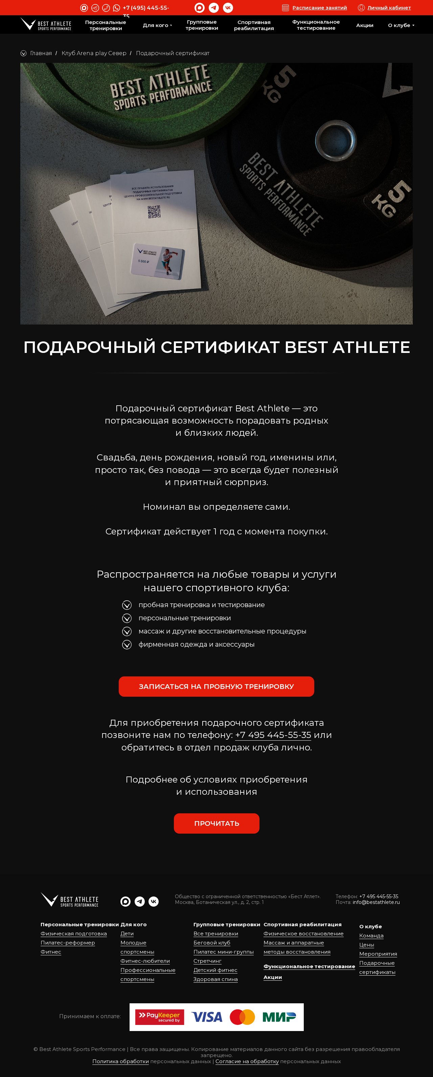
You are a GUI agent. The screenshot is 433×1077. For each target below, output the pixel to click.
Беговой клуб (211, 942)
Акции (273, 977)
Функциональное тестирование (309, 966)
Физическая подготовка (74, 933)
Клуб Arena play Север (94, 53)
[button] (216, 686)
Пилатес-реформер (68, 942)
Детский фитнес (215, 970)
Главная (41, 53)
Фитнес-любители (145, 961)
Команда (371, 935)
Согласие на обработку (247, 1061)
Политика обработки (120, 1061)
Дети (127, 933)
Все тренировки (215, 933)
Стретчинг (207, 961)
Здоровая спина (215, 979)
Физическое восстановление (304, 933)
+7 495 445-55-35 (273, 734)
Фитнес (51, 952)
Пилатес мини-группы (223, 952)
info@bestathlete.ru (376, 902)
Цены (366, 944)
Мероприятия (378, 954)
